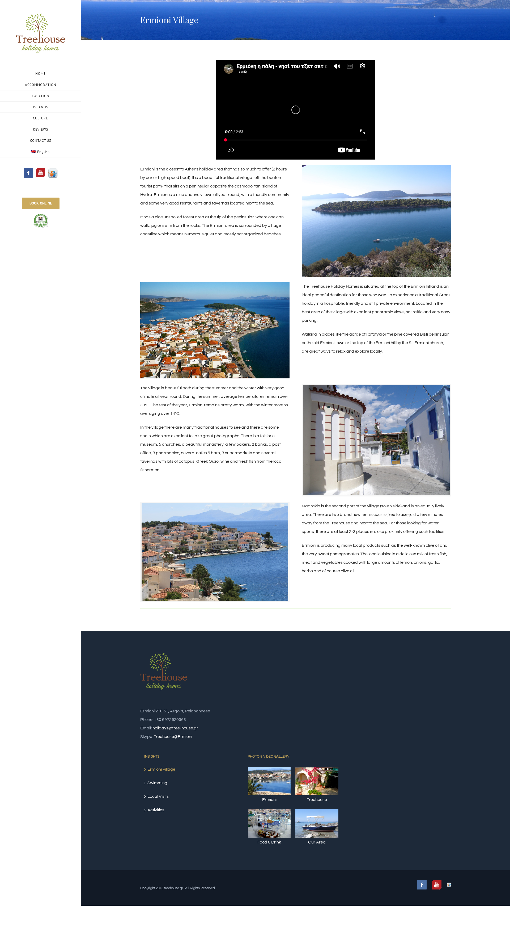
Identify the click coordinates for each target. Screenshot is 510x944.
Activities (155, 810)
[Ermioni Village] (376, 169)
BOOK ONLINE (40, 203)
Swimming (157, 783)
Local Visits (158, 796)
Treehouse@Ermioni (173, 736)
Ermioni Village (161, 769)
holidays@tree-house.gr (175, 728)
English (43, 151)
